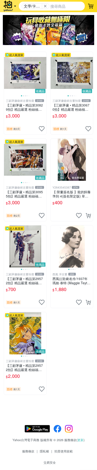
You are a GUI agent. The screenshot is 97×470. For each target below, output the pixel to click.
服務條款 (28, 451)
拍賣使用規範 (63, 451)
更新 (80, 440)
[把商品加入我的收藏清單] (41, 129)
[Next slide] (43, 73)
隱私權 (44, 451)
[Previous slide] (7, 73)
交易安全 (50, 462)
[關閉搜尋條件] (45, 6)
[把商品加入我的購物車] (88, 215)
